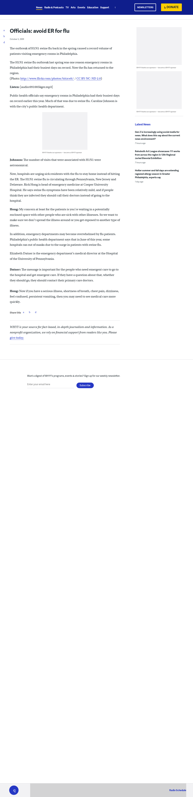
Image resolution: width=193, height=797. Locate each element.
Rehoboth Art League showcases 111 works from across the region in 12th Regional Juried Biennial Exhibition (157, 155)
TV (67, 7)
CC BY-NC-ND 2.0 (88, 78)
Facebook (24, 312)
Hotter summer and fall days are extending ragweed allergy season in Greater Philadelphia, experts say (157, 174)
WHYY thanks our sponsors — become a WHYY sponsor (62, 152)
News (39, 7)
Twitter (30, 312)
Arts (73, 7)
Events (81, 7)
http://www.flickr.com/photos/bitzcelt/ (47, 78)
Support (104, 7)
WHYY (18, 7)
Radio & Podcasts (54, 7)
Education (92, 7)
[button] (14, 790)
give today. (17, 338)
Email (36, 312)
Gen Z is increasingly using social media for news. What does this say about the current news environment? (157, 135)
